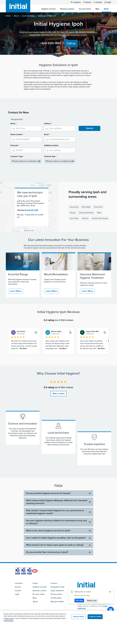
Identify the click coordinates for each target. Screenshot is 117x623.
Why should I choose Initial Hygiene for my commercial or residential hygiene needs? (55, 512)
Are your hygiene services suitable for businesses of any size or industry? (56, 522)
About (16, 16)
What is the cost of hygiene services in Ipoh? (48, 530)
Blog (34, 598)
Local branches (28, 16)
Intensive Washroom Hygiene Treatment (92, 276)
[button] (58, 53)
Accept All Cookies (95, 617)
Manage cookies (57, 601)
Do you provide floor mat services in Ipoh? (47, 552)
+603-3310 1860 (50, 43)
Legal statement (57, 590)
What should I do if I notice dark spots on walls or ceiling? (55, 545)
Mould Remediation (56, 274)
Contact (99, 2)
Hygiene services (40, 587)
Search (88, 2)
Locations (77, 2)
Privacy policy (56, 594)
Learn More (15, 291)
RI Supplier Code (57, 587)
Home (8, 16)
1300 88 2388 (32, 210)
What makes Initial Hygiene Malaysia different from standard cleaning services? (56, 502)
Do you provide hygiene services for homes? (48, 493)
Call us (71, 43)
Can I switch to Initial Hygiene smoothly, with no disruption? (56, 537)
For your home (39, 594)
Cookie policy (56, 598)
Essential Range (18, 274)
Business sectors (40, 590)
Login (109, 2)
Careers (54, 583)
